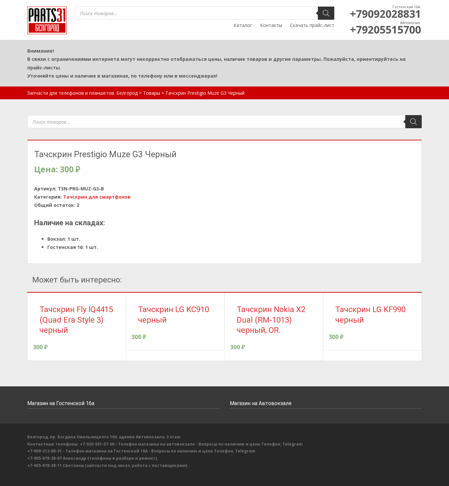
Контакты (271, 25)
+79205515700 (385, 29)
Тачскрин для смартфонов (96, 197)
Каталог (243, 25)
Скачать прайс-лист (312, 25)
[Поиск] (326, 13)
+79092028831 (385, 14)
